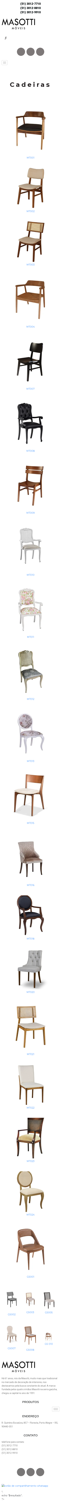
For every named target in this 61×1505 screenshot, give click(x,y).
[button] (5, 38)
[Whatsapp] (40, 52)
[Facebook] (21, 52)
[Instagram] (31, 52)
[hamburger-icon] (4, 62)
